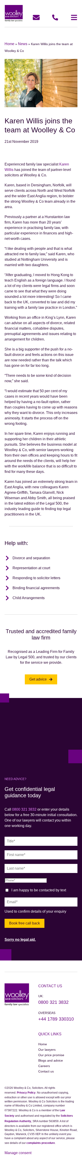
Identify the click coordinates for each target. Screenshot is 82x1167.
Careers (44, 1066)
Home (9, 44)
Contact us (46, 1071)
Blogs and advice (50, 1060)
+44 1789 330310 (56, 1018)
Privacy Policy (26, 1092)
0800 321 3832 (24, 809)
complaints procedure (40, 1143)
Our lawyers (47, 1049)
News (22, 44)
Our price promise (51, 1055)
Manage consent (18, 1153)
